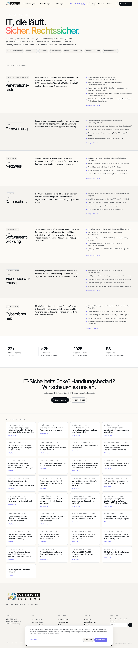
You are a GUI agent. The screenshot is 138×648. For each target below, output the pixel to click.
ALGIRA (79, 4)
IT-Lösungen (60, 4)
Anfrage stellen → (93, 105)
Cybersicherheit (110, 51)
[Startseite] (13, 4)
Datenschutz (55, 51)
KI (71, 4)
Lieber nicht (88, 639)
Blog (93, 4)
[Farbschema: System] (116, 3)
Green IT (130, 643)
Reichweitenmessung (120, 643)
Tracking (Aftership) (90, 622)
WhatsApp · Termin (37, 622)
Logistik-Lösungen (29, 4)
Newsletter (87, 625)
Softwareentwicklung (73, 51)
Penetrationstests (15, 51)
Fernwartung (31, 51)
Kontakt (109, 4)
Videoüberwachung (92, 51)
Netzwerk (43, 51)
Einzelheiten (33, 639)
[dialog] (69, 636)
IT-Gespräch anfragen (60, 400)
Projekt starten (124, 4)
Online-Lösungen (45, 4)
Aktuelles (101, 4)
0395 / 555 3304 (79, 400)
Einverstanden (100, 639)
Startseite (10, 65)
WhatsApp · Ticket (37, 625)
